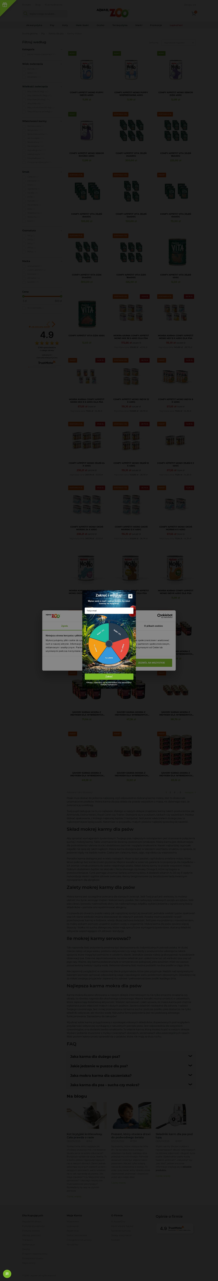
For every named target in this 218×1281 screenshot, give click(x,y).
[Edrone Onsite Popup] (109, 640)
